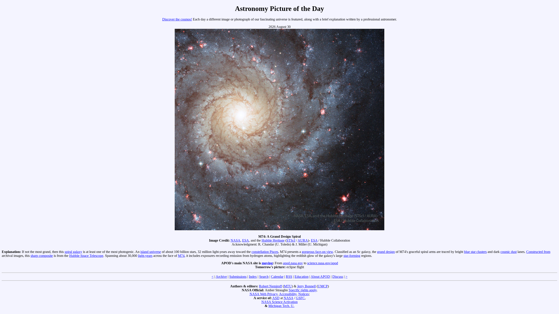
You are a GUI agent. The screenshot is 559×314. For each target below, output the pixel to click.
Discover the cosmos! (177, 19)
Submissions (238, 276)
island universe (150, 252)
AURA (303, 240)
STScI (290, 240)
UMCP (323, 286)
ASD (276, 298)
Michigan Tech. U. (281, 306)
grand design (386, 252)
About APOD (320, 276)
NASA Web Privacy (264, 294)
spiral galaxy (73, 252)
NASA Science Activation (279, 302)
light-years (145, 256)
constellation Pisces (265, 252)
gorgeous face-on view (317, 252)
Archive (221, 276)
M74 (181, 256)
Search (264, 276)
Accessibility (288, 294)
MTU (288, 286)
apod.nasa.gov (293, 263)
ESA (245, 240)
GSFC (300, 298)
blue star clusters (475, 252)
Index (253, 276)
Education (302, 276)
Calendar (277, 276)
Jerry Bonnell (306, 286)
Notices (303, 294)
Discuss (337, 276)
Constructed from (538, 252)
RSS (289, 276)
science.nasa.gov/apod (322, 263)
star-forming (351, 256)
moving (267, 263)
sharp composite (42, 256)
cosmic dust (508, 252)
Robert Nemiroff (270, 286)
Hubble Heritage (273, 240)
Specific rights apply (303, 290)
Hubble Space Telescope (86, 256)
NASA (235, 240)
